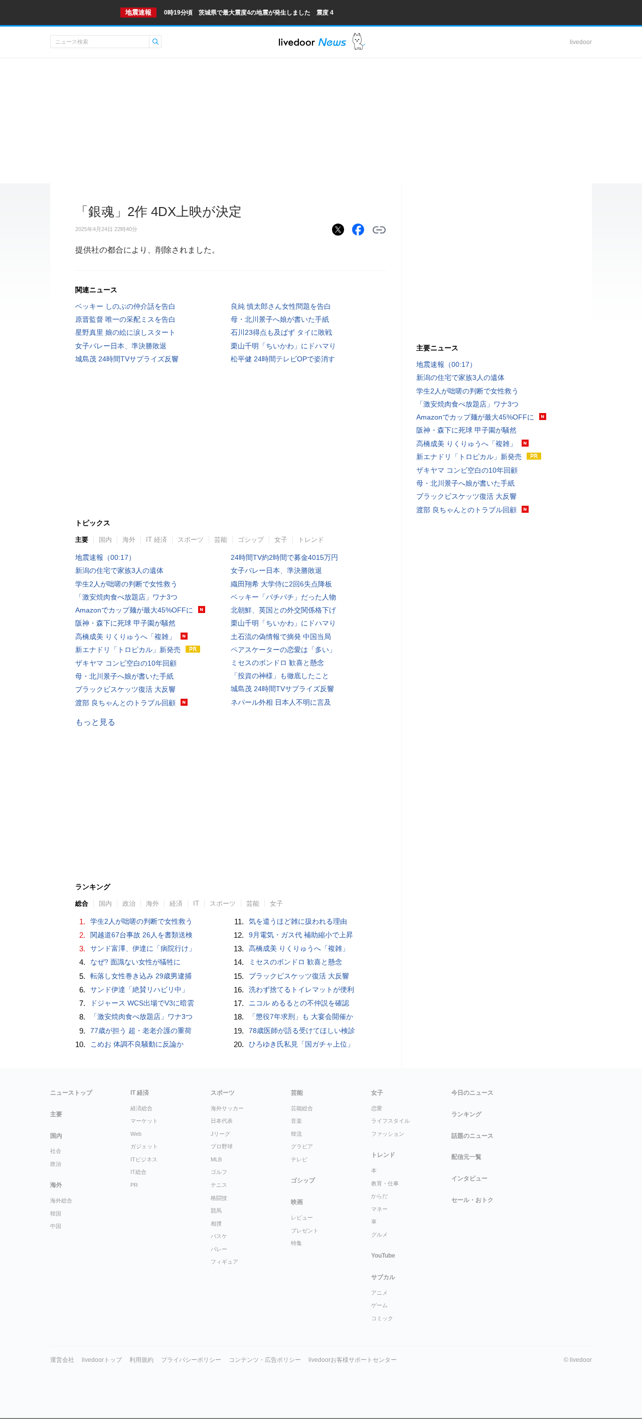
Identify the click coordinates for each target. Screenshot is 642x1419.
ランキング (466, 1114)
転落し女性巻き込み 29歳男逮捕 (141, 976)
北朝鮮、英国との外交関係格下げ (283, 610)
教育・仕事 (385, 1183)
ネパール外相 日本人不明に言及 (281, 702)
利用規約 (141, 1359)
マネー (379, 1209)
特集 (296, 1243)
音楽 (296, 1121)
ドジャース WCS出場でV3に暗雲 (142, 1003)
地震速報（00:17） (105, 557)
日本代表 (222, 1121)
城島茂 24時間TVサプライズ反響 (127, 359)
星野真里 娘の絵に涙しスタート (125, 332)
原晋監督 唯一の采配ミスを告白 (125, 319)
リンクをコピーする (379, 230)
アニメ (379, 1293)
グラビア (302, 1146)
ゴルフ (219, 1172)
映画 (297, 1201)
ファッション (387, 1134)
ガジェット (144, 1146)
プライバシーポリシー (191, 1359)
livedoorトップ (102, 1359)
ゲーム (379, 1305)
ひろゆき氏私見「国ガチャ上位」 (301, 1044)
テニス (219, 1185)
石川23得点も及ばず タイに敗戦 (281, 332)
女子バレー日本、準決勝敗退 (121, 346)
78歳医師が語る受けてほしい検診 (302, 1031)
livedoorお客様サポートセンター (352, 1359)
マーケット (144, 1121)
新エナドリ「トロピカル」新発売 (128, 650)
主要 (81, 539)
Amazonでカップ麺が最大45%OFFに (134, 610)
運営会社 (62, 1359)
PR (134, 1185)
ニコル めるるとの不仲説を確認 (299, 1003)
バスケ (219, 1236)
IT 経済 (156, 539)
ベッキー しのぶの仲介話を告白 (125, 306)
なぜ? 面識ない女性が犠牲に (135, 962)
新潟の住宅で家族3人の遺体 (119, 570)
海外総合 (61, 1200)
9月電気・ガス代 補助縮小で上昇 (301, 935)
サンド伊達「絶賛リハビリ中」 (139, 989)
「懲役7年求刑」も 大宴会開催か (301, 1016)
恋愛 (376, 1108)
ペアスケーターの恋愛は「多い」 (283, 650)
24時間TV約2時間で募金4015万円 (284, 557)
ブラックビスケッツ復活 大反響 (125, 689)
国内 (105, 539)
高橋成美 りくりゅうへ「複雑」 (125, 637)
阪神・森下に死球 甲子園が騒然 (125, 623)
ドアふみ (359, 42)
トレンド (311, 539)
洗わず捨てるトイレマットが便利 (301, 989)
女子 (280, 539)
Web (135, 1134)
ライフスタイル (390, 1121)
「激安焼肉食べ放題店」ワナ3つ (126, 597)
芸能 (220, 539)
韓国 (55, 1213)
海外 (128, 539)
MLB (216, 1159)
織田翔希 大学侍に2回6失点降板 (281, 584)
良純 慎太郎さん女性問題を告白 (281, 306)
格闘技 (219, 1198)
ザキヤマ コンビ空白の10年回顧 (126, 663)
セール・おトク (472, 1199)
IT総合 (138, 1172)
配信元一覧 (466, 1156)
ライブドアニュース (312, 42)
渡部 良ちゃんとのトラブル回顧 (125, 703)
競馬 (216, 1210)
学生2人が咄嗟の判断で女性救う (126, 584)
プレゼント (304, 1231)
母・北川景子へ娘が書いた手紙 (280, 319)
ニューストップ (71, 1092)
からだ (379, 1196)
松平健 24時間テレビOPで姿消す (283, 359)
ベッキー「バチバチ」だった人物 (283, 597)
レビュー (302, 1217)
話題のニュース (472, 1135)
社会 (55, 1151)
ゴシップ (251, 539)
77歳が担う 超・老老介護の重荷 (141, 1031)
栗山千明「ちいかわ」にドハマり (283, 346)
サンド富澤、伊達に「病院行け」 (143, 948)
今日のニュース (472, 1092)
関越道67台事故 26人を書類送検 (141, 935)
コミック (382, 1318)
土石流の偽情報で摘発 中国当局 (281, 637)
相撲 (216, 1224)
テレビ (299, 1159)
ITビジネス (143, 1159)
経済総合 (141, 1108)
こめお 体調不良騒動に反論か (137, 1044)
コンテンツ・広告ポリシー (265, 1359)
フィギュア (224, 1262)
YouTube (383, 1255)
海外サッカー (227, 1108)
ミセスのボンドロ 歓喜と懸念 (277, 663)
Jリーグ (220, 1134)
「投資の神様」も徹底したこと (280, 676)
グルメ (379, 1235)
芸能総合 (302, 1108)
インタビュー (469, 1178)
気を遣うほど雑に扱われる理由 (298, 921)
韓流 (296, 1134)
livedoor (581, 42)
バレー (219, 1249)
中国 (55, 1226)
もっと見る (95, 722)
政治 (55, 1164)
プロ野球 (222, 1146)
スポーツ (191, 539)
